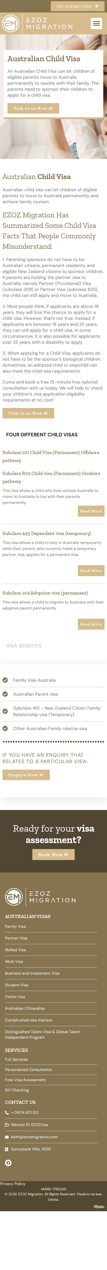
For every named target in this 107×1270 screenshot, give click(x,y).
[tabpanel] (53, 540)
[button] (96, 23)
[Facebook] (8, 1163)
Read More (91, 511)
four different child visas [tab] (42, 434)
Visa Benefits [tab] (23, 646)
